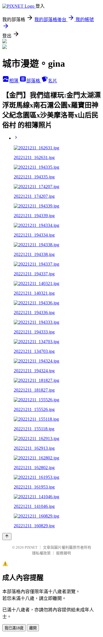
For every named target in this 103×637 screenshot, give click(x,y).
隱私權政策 (41, 553)
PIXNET (31, 547)
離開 (33, 628)
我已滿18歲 (14, 628)
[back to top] (6, 536)
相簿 (14, 80)
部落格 (33, 80)
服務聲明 (63, 553)
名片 (52, 80)
